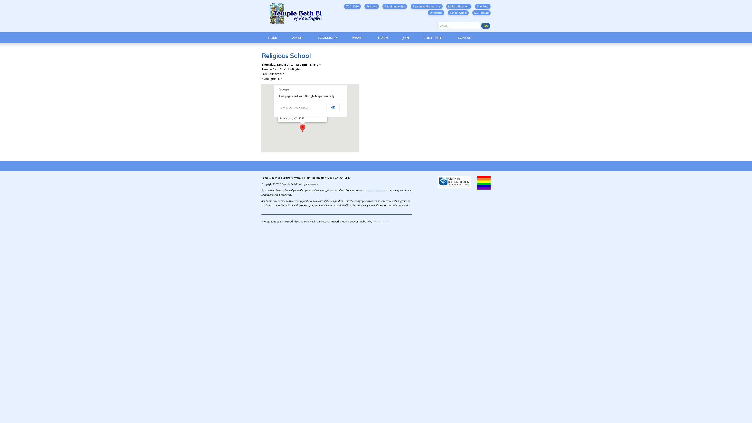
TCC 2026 (352, 6)
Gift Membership (394, 6)
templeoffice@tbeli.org (377, 190)
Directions (436, 12)
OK (333, 107)
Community (327, 38)
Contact (465, 38)
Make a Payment (458, 6)
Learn (383, 38)
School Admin (458, 12)
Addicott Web (380, 221)
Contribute (433, 38)
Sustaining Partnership (427, 6)
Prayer (357, 38)
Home (272, 38)
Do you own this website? (294, 107)
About (297, 38)
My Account (481, 12)
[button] (302, 128)
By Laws (371, 6)
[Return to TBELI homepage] (297, 13)
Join (405, 38)
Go (486, 26)
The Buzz (483, 6)
